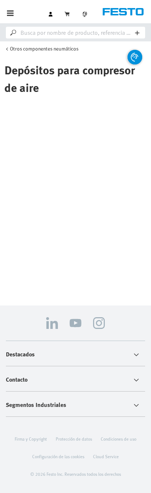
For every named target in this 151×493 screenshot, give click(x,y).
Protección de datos (74, 438)
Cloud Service (106, 456)
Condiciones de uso (118, 438)
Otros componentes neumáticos (44, 48)
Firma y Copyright (31, 438)
